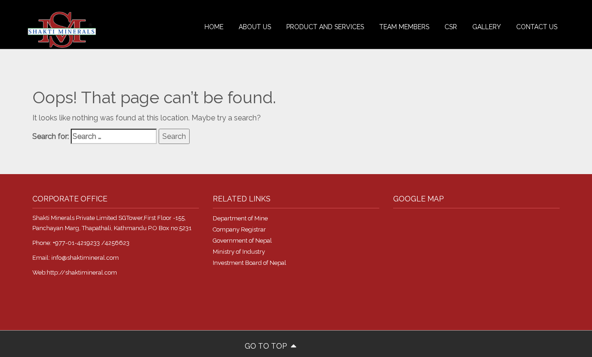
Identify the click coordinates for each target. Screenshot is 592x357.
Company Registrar (239, 229)
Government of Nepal (242, 240)
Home (213, 27)
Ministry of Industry (239, 251)
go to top (267, 346)
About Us (255, 27)
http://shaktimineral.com (82, 272)
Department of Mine (240, 218)
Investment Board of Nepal (249, 262)
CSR (450, 27)
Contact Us (536, 27)
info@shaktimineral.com (85, 257)
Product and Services (325, 27)
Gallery (486, 27)
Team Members (404, 27)
